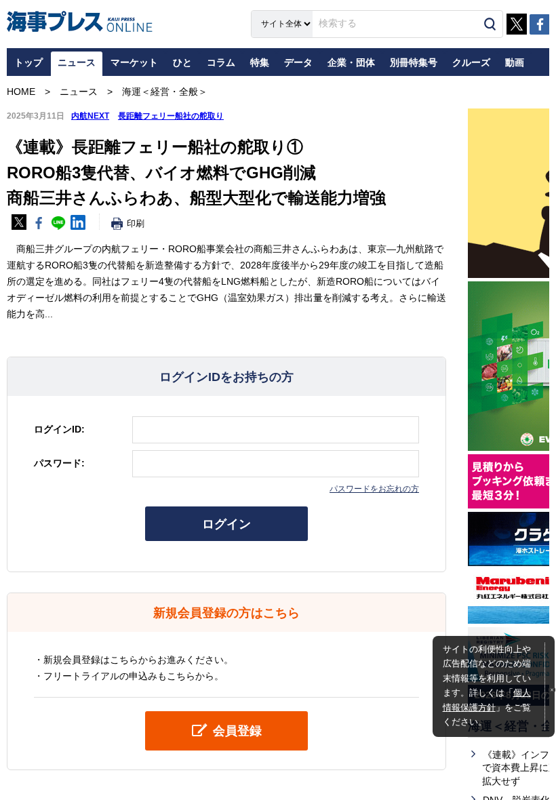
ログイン (226, 524)
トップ (28, 62)
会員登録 (237, 731)
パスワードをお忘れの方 (374, 489)
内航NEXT (90, 116)
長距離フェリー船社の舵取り (171, 116)
